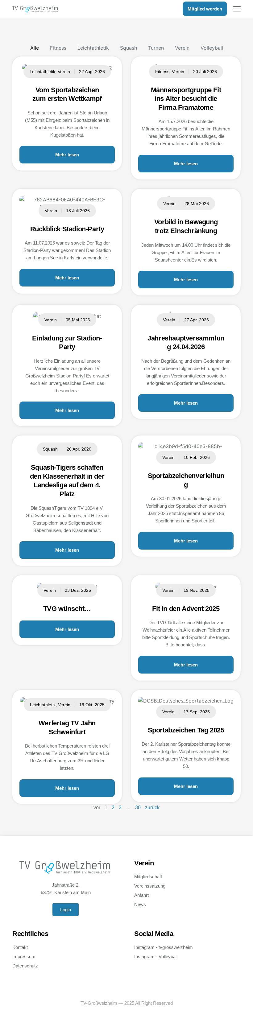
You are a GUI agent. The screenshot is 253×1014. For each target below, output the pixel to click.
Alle (34, 48)
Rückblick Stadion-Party (67, 229)
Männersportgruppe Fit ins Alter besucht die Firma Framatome (186, 98)
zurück (152, 807)
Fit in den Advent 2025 (185, 608)
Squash (128, 48)
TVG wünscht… (67, 608)
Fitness (58, 48)
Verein (182, 48)
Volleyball (212, 48)
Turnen (156, 48)
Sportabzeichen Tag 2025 (186, 730)
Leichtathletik (93, 48)
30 (138, 807)
